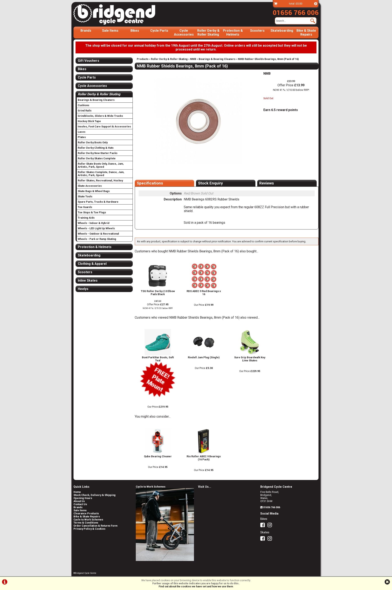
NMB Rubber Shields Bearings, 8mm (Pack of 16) (268, 59)
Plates (82, 137)
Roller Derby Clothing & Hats (96, 147)
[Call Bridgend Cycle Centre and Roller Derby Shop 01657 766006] (295, 11)
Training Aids (86, 217)
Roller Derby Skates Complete (97, 158)
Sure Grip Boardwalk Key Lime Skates (249, 359)
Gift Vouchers (88, 61)
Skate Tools (85, 196)
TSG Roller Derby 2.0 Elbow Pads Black (158, 293)
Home (77, 491)
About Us (79, 501)
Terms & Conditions (86, 522)
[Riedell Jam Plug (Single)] (203, 354)
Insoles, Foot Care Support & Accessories (104, 126)
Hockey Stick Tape (89, 121)
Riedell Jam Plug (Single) (204, 357)
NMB (193, 59)
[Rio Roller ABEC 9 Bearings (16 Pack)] (203, 453)
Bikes (134, 31)
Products (142, 59)
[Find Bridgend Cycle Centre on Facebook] (263, 525)
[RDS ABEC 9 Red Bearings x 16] (203, 288)
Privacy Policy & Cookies (89, 528)
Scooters (257, 31)
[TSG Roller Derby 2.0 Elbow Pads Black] (157, 288)
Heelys (83, 289)
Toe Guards (85, 207)
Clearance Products (86, 513)
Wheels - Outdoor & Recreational (98, 233)
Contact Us (80, 504)
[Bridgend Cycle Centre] (121, 14)
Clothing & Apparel (92, 264)
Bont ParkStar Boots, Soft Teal (158, 359)
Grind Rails (84, 110)
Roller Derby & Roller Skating (208, 32)
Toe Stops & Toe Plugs (92, 212)
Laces (81, 131)
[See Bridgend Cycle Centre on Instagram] (270, 525)
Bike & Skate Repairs (306, 32)
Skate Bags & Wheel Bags (94, 191)
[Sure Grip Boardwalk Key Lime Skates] (249, 354)
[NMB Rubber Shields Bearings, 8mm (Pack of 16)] (196, 118)
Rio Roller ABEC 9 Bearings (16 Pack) (204, 458)
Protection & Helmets (233, 32)
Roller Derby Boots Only (93, 142)
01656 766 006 (271, 507)
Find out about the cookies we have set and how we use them (196, 586)
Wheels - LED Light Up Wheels (96, 228)
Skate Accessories (90, 185)
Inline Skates (88, 280)
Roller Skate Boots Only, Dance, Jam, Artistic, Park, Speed (101, 165)
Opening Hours (83, 498)
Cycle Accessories (184, 32)
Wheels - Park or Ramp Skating (97, 238)
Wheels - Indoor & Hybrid (93, 223)
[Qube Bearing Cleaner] (157, 453)
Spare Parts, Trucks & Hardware (98, 201)
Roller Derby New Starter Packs (97, 153)
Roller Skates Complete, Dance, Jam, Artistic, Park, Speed (101, 174)
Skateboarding (282, 31)
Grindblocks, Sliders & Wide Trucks (100, 115)
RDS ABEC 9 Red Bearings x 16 (204, 293)
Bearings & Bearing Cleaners (217, 59)
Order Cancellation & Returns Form (95, 525)
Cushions (83, 105)
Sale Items (110, 31)
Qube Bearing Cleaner (158, 456)
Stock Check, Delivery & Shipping (95, 495)
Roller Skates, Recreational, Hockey (100, 180)
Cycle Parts (159, 31)
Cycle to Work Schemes (88, 519)
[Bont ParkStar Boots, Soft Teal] (157, 354)
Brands (85, 31)
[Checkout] (275, 3)
